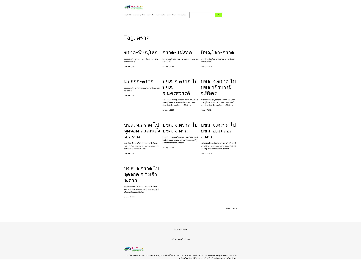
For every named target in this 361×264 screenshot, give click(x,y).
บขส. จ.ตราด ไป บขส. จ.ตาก (180, 128)
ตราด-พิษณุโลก (141, 52)
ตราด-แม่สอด (177, 52)
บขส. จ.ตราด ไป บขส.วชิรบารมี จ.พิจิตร (218, 87)
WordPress (232, 258)
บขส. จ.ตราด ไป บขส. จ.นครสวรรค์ (180, 87)
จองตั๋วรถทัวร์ (206, 258)
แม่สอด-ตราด (139, 81)
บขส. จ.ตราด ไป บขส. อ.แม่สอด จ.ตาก (218, 131)
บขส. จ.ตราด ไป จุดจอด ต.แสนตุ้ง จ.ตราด (142, 131)
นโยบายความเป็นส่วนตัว (180, 239)
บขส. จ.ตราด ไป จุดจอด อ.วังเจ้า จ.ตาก (141, 174)
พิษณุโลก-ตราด (217, 52)
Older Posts (231, 208)
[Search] (218, 15)
